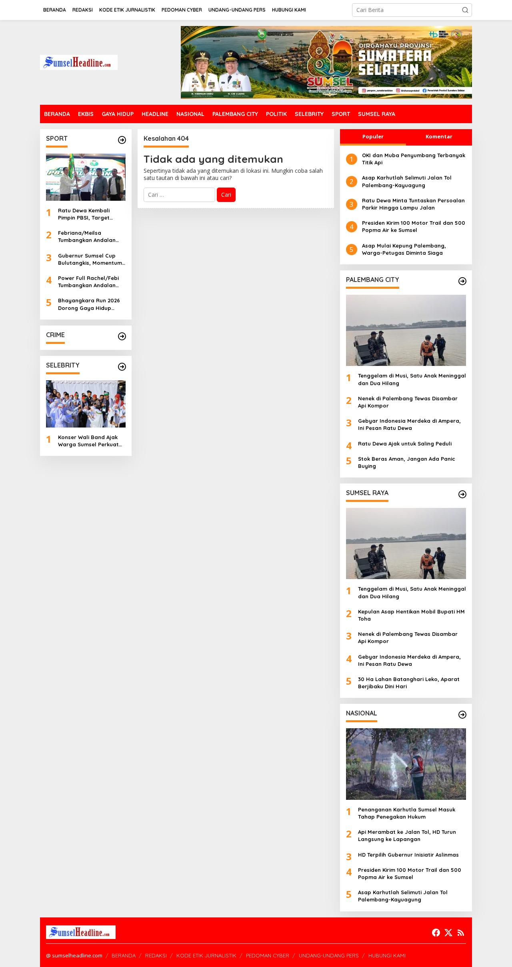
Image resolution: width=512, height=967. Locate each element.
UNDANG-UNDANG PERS (329, 955)
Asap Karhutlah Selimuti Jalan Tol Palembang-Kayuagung (407, 181)
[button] (465, 10)
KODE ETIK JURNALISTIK (206, 955)
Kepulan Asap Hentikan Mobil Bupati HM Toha (411, 615)
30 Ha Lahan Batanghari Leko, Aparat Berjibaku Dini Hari (409, 682)
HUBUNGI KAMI (387, 955)
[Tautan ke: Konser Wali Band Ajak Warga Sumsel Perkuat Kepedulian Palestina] (86, 404)
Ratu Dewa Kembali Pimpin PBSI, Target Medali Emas (84, 214)
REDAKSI (156, 955)
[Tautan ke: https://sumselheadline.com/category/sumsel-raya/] (462, 494)
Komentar (439, 136)
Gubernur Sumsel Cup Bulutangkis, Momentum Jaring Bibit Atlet (90, 259)
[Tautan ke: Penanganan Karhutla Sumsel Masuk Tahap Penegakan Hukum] (406, 763)
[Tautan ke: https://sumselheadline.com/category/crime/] (122, 336)
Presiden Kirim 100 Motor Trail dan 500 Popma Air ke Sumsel (413, 226)
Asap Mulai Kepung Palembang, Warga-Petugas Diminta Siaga (404, 249)
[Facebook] (436, 932)
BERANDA (124, 955)
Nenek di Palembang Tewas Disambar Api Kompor (408, 402)
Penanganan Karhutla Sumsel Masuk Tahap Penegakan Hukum (406, 813)
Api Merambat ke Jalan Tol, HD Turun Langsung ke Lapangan (407, 835)
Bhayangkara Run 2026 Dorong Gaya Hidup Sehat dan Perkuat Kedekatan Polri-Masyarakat (89, 304)
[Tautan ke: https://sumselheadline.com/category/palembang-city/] (462, 281)
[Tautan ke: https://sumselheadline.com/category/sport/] (122, 140)
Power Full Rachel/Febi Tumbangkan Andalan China (88, 282)
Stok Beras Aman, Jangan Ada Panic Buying (406, 462)
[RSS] (461, 932)
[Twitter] (448, 932)
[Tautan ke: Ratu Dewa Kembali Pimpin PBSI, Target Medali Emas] (86, 177)
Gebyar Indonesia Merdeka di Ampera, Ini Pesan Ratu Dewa (409, 424)
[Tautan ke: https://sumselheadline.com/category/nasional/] (462, 714)
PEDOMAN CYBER (267, 955)
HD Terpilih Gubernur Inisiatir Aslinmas (408, 854)
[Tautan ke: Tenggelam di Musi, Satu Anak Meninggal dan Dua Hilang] (406, 330)
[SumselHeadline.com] (79, 62)
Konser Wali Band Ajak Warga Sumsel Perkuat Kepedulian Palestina (88, 441)
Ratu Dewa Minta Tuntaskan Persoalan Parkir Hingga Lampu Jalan (413, 204)
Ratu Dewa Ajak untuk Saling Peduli (405, 443)
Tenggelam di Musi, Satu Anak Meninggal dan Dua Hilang (412, 379)
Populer (373, 136)
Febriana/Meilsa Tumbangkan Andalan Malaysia (87, 237)
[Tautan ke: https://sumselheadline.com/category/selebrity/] (122, 367)
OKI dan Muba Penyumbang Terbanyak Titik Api (413, 159)
